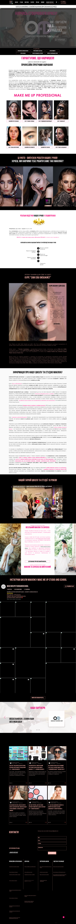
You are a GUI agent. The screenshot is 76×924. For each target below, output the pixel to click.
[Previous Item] (2, 186)
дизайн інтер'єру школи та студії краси (56, 467)
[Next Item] (74, 186)
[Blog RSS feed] (63, 917)
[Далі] (69, 28)
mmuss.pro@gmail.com (53, 830)
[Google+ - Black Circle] (38, 254)
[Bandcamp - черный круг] (38, 261)
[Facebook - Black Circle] (38, 248)
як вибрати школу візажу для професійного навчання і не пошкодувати (37, 400)
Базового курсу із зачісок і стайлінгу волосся (34, 405)
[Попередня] (6, 28)
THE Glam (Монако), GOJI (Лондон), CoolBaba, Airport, (31, 84)
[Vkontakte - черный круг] (38, 258)
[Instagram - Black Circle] (38, 251)
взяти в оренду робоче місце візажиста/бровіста (32, 457)
